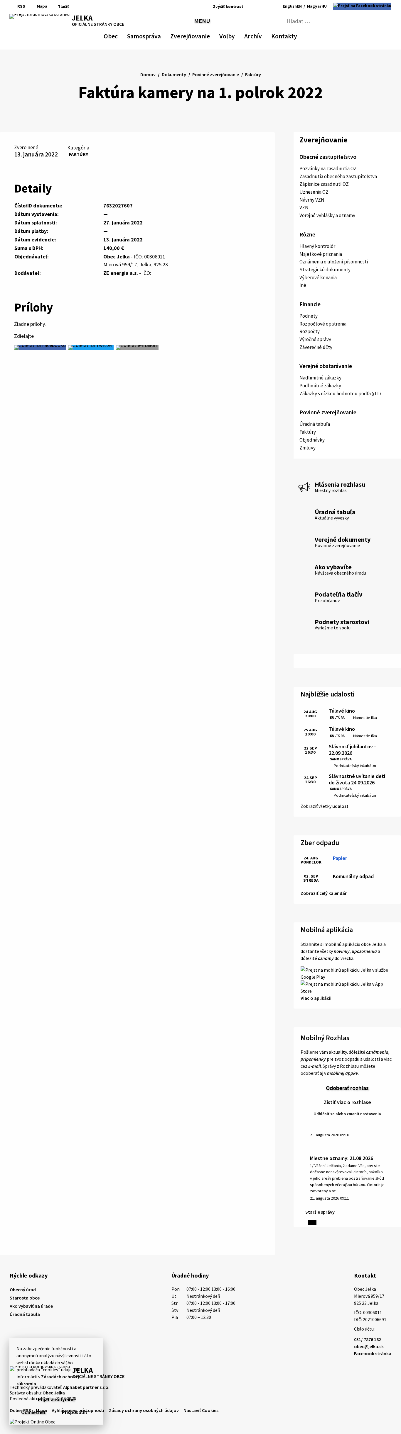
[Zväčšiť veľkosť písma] (264, 6)
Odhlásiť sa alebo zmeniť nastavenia (347, 1113)
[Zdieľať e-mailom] (137, 347)
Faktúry (78, 154)
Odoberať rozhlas (347, 1087)
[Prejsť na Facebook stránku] (362, 6)
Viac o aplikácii (316, 998)
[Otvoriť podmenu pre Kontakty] (292, 35)
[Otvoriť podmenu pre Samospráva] (158, 35)
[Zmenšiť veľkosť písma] (249, 6)
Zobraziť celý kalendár (324, 893)
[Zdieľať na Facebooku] (40, 347)
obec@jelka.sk (369, 1346)
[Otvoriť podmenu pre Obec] (114, 35)
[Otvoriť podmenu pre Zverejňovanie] (207, 35)
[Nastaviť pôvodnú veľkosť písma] (256, 6)
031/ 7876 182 (367, 1339)
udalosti (341, 806)
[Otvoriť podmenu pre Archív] (259, 35)
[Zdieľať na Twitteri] (91, 347)
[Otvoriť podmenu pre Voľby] (232, 35)
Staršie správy (320, 1212)
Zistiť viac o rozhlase (347, 1102)
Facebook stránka (372, 1353)
